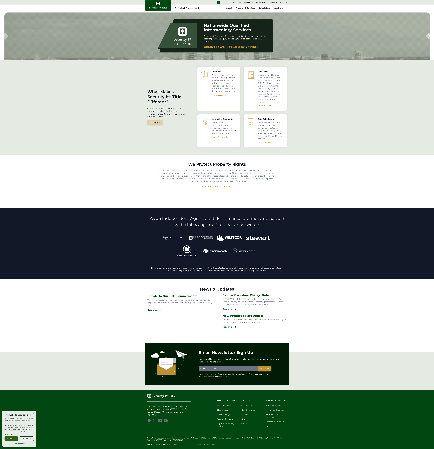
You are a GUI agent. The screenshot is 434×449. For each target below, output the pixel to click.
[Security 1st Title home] (159, 6)
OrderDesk (236, 2)
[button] (5, 36)
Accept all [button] (11, 438)
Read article (152, 310)
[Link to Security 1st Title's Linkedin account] (160, 420)
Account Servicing (225, 419)
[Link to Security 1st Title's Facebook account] (149, 420)
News (243, 419)
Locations (278, 8)
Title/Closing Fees (274, 405)
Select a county (265, 106)
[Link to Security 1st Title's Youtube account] (166, 420)
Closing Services (224, 410)
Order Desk (246, 405)
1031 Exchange (223, 414)
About (229, 8)
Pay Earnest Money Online (255, 2)
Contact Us (246, 424)
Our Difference (248, 410)
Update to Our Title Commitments (172, 296)
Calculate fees (264, 142)
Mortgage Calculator (275, 410)
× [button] (33, 413)
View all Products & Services (215, 186)
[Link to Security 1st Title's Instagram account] (154, 420)
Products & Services (245, 8)
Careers (226, 2)
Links (268, 426)
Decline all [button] (26, 438)
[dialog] (19, 429)
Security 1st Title (159, 444)
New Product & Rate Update (243, 315)
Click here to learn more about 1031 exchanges (231, 47)
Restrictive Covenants (277, 2)
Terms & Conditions (193, 444)
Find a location (218, 95)
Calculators (264, 8)
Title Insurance (224, 405)
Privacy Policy (223, 376)
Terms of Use (209, 376)
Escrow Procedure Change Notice (247, 295)
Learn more (155, 122)
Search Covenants (219, 137)
